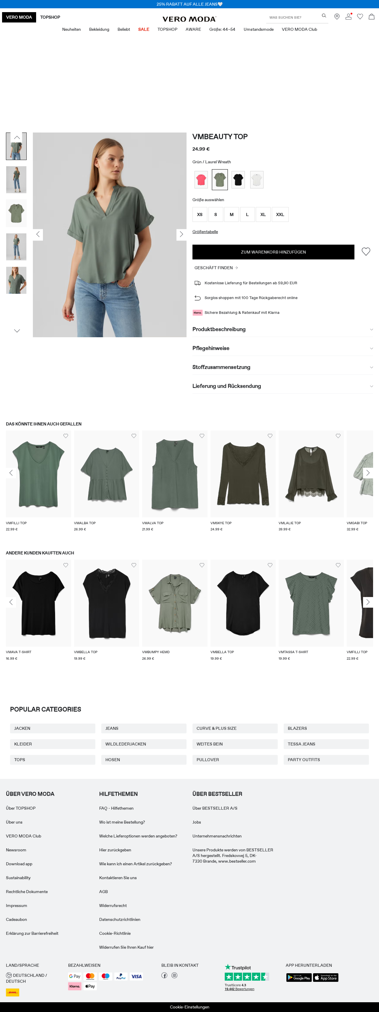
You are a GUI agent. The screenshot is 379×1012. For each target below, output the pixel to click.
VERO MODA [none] (19, 17)
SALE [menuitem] (143, 29)
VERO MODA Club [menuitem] (299, 29)
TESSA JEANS (301, 744)
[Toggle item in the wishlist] (366, 252)
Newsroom (16, 850)
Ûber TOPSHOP (21, 808)
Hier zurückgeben (115, 850)
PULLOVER (208, 759)
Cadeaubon (16, 919)
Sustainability (18, 877)
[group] (38, 484)
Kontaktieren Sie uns (118, 877)
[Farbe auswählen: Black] (238, 179)
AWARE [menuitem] (193, 29)
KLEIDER (23, 744)
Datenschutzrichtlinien (119, 919)
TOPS (19, 759)
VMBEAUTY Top (220, 137)
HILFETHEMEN (118, 794)
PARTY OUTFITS (304, 759)
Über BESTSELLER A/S (214, 808)
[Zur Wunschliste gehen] (360, 18)
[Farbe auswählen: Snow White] (257, 179)
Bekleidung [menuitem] (99, 29)
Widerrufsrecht (113, 905)
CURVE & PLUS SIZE (217, 728)
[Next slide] (368, 473)
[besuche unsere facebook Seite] (164, 976)
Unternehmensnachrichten (217, 836)
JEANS (111, 728)
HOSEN (112, 759)
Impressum (16, 905)
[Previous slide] (11, 473)
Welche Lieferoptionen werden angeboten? (138, 836)
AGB (103, 891)
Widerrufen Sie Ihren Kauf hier (126, 947)
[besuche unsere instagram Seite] (174, 976)
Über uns (14, 822)
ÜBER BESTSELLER (217, 794)
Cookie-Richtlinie (115, 933)
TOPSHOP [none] (50, 17)
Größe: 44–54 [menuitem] (222, 29)
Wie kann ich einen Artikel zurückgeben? (135, 863)
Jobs (196, 822)
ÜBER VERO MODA (30, 794)
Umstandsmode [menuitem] (259, 29)
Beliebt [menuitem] (124, 29)
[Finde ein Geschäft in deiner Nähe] (337, 18)
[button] (199, 214)
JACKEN (22, 728)
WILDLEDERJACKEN (125, 744)
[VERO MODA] (189, 20)
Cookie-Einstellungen (189, 1007)
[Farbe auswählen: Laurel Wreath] (220, 179)
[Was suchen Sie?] (324, 15)
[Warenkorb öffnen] (372, 17)
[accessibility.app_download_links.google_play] (299, 981)
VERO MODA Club (23, 836)
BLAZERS (297, 728)
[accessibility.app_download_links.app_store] (325, 981)
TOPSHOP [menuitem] (167, 29)
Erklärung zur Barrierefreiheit (32, 933)
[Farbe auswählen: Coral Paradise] (201, 179)
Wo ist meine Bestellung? (122, 822)
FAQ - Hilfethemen (116, 808)
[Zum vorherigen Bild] (16, 137)
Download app (19, 863)
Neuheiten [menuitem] (71, 29)
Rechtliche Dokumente (27, 891)
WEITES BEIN (210, 744)
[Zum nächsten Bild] (16, 331)
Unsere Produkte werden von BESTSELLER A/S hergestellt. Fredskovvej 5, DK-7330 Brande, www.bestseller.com (232, 855)
